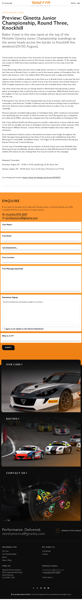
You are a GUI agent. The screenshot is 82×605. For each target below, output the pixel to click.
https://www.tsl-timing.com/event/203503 (41, 177)
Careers (45, 554)
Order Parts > (47, 577)
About (4, 557)
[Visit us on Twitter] (41, 588)
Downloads (46, 551)
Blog (9, 560)
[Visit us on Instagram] (37, 588)
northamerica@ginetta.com (21, 218)
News (36, 10)
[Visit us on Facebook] (33, 588)
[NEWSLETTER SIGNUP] (57, 531)
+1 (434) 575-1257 (16, 214)
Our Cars (5, 551)
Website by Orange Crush (62, 594)
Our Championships (9, 554)
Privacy (49, 594)
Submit (8, 347)
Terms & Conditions (38, 594)
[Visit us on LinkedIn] (44, 588)
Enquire (8, 3)
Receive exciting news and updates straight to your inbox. (23, 302)
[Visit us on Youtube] (48, 588)
